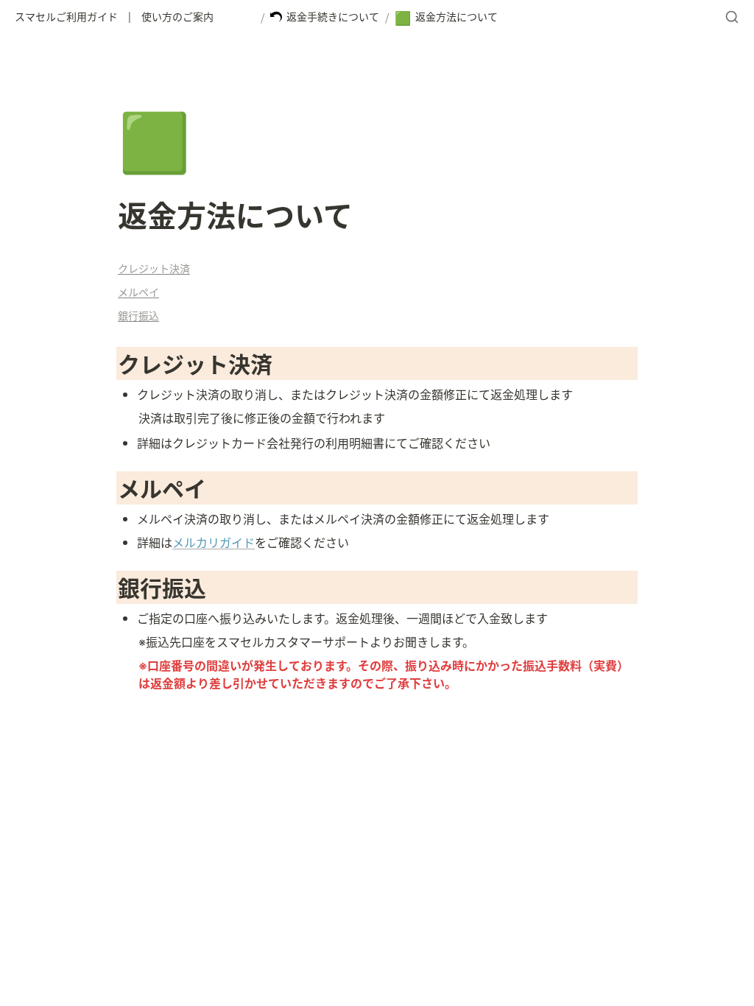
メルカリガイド (213, 542)
